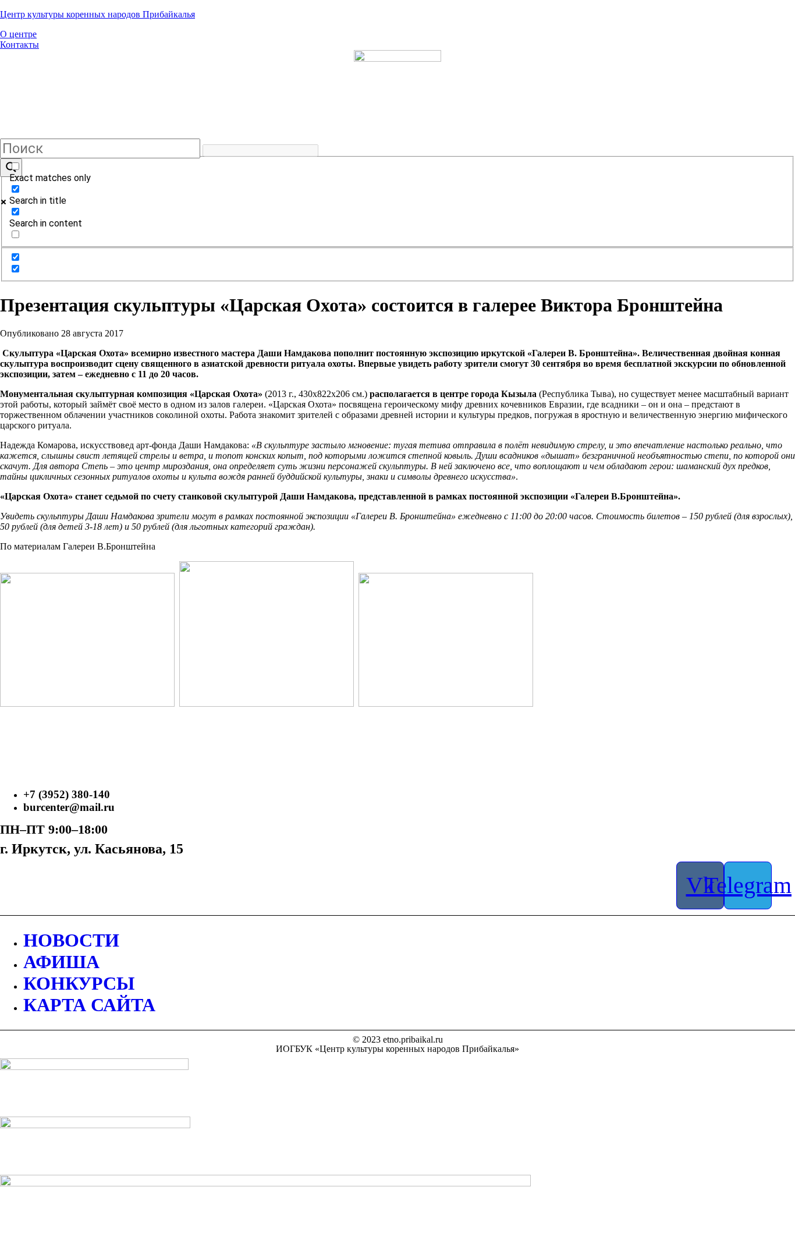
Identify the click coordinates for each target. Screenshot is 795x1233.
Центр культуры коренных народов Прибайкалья (97, 14)
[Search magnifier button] (11, 167)
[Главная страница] (397, 93)
